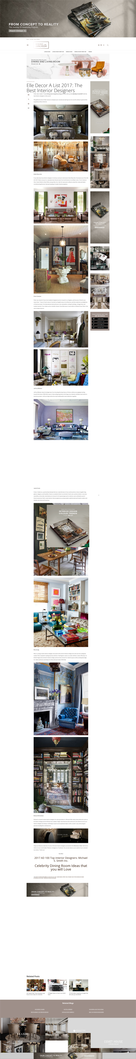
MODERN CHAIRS (39, 1009)
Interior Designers (30, 81)
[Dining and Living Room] (43, 45)
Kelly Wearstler (69, 876)
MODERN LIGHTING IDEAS (96, 1009)
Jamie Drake (59, 876)
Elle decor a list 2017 (52, 876)
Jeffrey (64, 876)
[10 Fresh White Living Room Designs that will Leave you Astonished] (78, 985)
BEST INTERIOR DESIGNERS (96, 1012)
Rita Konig (41, 878)
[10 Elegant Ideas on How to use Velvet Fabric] (57, 985)
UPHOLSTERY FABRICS (68, 1012)
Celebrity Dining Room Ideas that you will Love (61, 867)
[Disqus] (57, 916)
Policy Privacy (37, 39)
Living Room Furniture (58, 51)
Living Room (47, 51)
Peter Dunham (77, 876)
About (28, 39)
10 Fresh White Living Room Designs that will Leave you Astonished (78, 994)
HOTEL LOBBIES (68, 1009)
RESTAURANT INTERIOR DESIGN (39, 1012)
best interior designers (41, 876)
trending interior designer (50, 878)
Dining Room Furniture (80, 51)
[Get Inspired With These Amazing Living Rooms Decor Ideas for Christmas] (36, 985)
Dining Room (69, 51)
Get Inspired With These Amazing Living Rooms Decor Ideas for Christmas (36, 994)
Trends (90, 51)
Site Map (31, 39)
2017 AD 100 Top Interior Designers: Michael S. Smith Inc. (60, 859)
